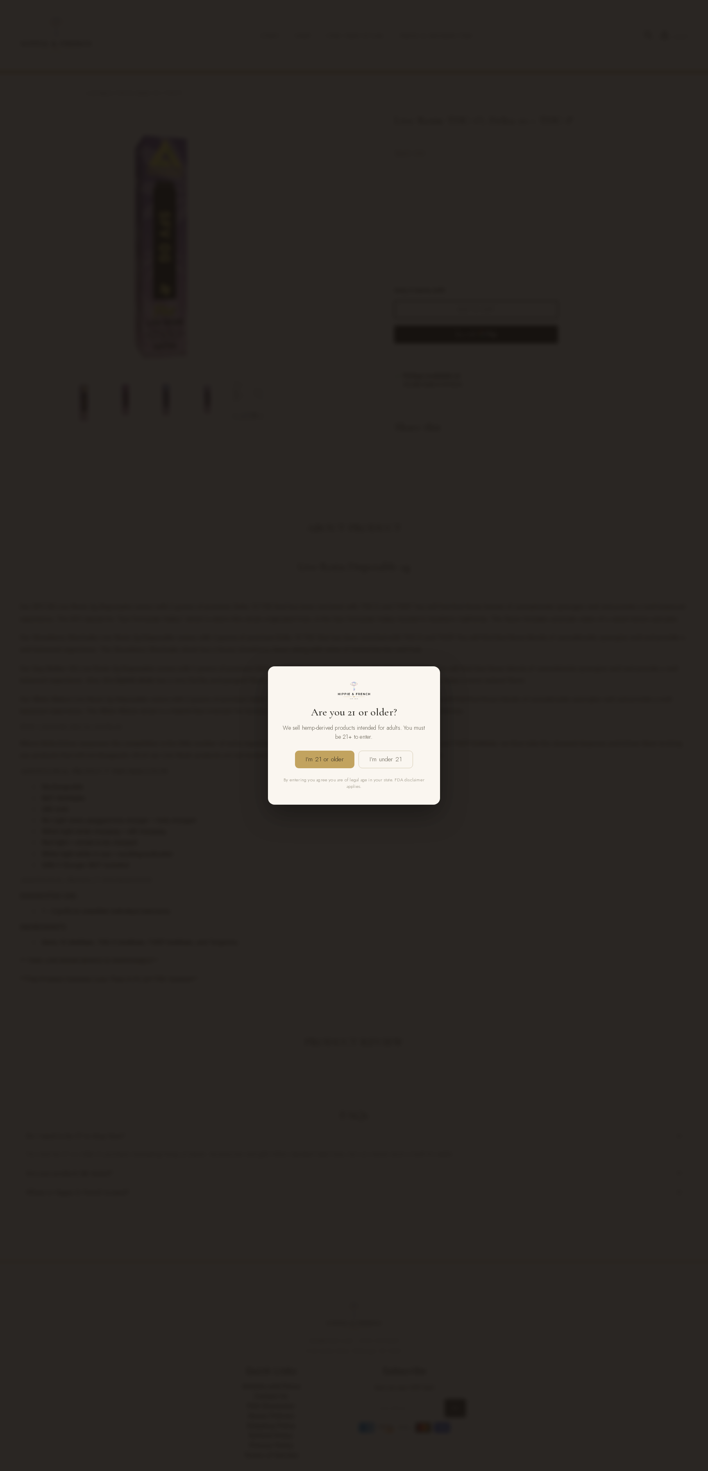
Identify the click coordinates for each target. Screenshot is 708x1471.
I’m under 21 (386, 759)
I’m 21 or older (325, 759)
